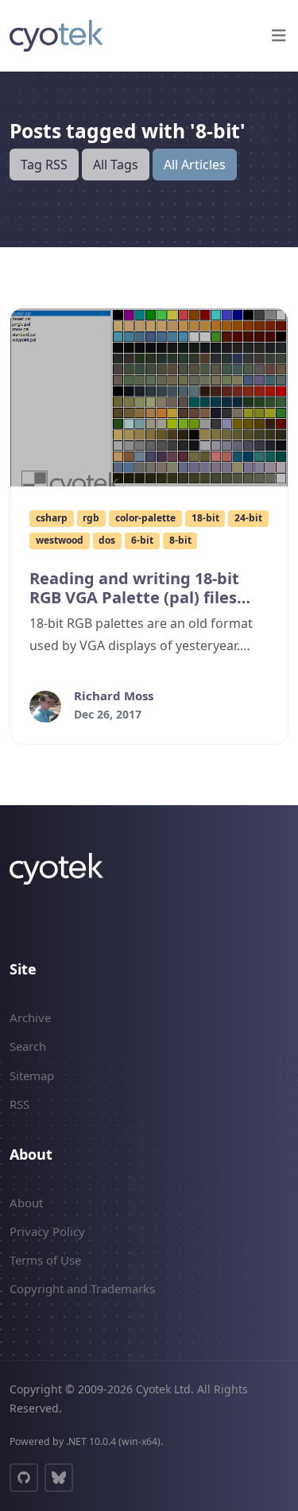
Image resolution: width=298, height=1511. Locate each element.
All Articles (195, 164)
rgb (91, 518)
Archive (30, 1017)
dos (107, 540)
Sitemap (32, 1075)
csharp (52, 518)
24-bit (248, 518)
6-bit (142, 540)
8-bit (180, 540)
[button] (278, 36)
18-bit (205, 518)
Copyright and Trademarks (82, 1288)
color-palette (145, 518)
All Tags (115, 164)
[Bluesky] (59, 1477)
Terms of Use (45, 1260)
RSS (19, 1104)
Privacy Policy (47, 1231)
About (26, 1203)
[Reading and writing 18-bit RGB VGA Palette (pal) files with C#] (149, 397)
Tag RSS (44, 164)
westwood (59, 540)
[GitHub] (24, 1477)
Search (28, 1046)
